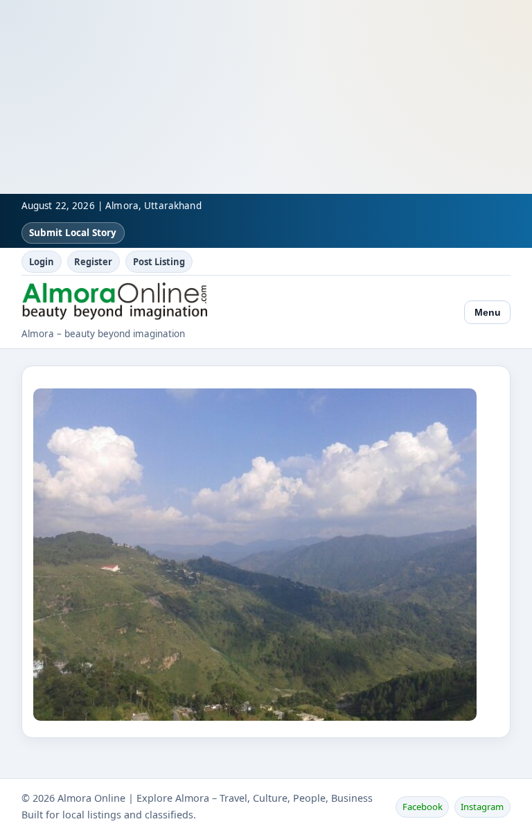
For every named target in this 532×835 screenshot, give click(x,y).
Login (41, 261)
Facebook (422, 806)
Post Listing (159, 261)
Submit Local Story (72, 232)
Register (93, 261)
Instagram (482, 806)
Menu (488, 312)
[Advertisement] (266, 97)
